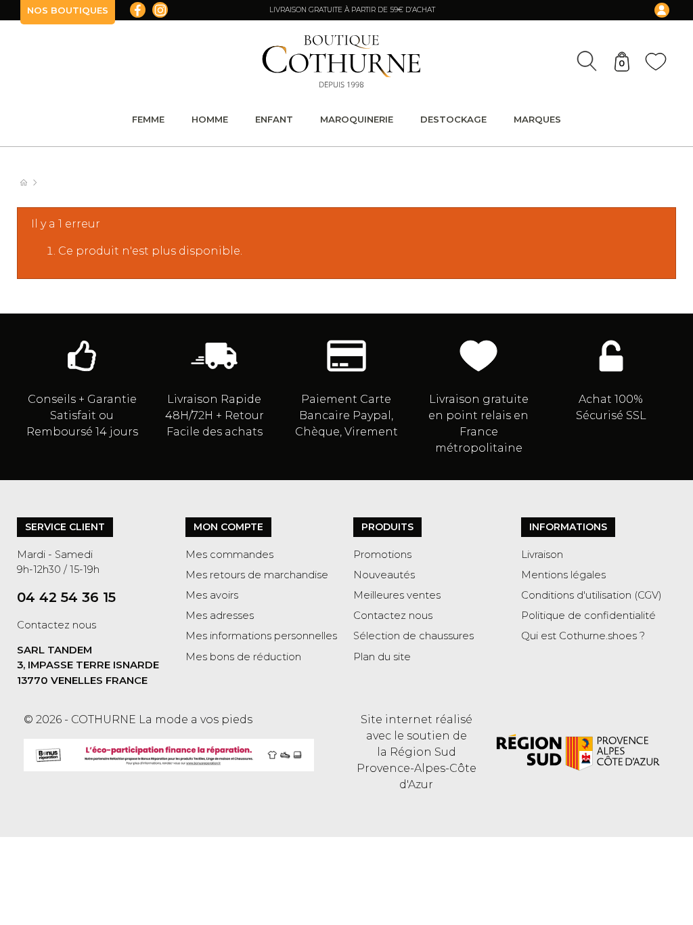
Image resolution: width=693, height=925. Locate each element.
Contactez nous (56, 625)
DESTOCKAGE (453, 119)
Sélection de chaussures (413, 636)
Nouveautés (384, 575)
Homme (210, 119)
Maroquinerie (356, 119)
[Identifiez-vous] (598, 10)
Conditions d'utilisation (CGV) (591, 595)
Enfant (274, 119)
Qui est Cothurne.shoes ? (583, 636)
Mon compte (228, 527)
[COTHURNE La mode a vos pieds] (341, 61)
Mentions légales (563, 575)
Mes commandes (229, 554)
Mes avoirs (211, 595)
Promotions (382, 554)
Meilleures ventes (397, 595)
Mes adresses (219, 615)
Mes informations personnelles (261, 636)
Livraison (542, 554)
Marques (537, 119)
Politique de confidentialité (588, 615)
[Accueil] (30, 183)
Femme (148, 119)
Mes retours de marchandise (256, 575)
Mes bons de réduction (243, 657)
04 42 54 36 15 (66, 597)
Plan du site (382, 657)
